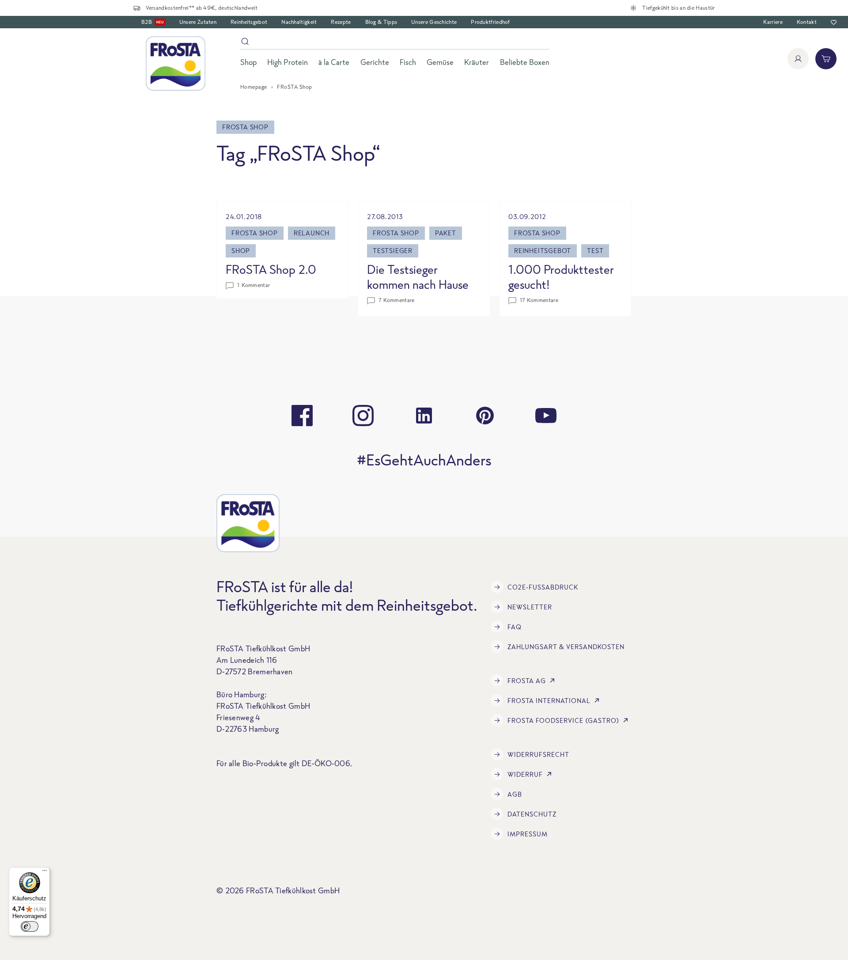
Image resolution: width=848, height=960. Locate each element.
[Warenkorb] (826, 58)
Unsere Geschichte (434, 22)
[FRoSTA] (175, 63)
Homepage (253, 87)
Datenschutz (531, 814)
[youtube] (545, 415)
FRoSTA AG (526, 681)
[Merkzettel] (834, 22)
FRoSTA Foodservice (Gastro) (563, 720)
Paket (445, 233)
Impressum (527, 834)
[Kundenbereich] (798, 58)
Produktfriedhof (490, 22)
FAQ (514, 627)
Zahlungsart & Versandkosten (566, 647)
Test (595, 250)
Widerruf (525, 774)
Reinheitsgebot (249, 22)
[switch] (29, 926)
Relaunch (311, 233)
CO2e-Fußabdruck (542, 587)
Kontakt (807, 22)
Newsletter (529, 607)
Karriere (772, 22)
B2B (152, 22)
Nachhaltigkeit (299, 22)
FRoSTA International (549, 700)
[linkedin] (424, 415)
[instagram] (363, 415)
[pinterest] (485, 415)
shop (240, 250)
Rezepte (341, 22)
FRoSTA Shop (254, 233)
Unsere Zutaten (197, 22)
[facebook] (302, 415)
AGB (514, 794)
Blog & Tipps (381, 22)
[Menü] (44, 872)
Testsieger (393, 250)
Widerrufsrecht (538, 754)
